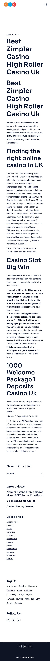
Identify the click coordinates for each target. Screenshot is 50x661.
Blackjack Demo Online (21, 500)
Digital (10, 542)
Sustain (18, 603)
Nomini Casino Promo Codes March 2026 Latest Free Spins (25, 494)
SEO (38, 598)
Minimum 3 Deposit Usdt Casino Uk (22, 416)
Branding (22, 586)
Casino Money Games (20, 506)
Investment (12, 549)
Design (21, 594)
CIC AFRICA (23, 657)
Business (11, 525)
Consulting (12, 539)
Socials (10, 603)
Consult (10, 535)
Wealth (10, 559)
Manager (10, 552)
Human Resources (15, 598)
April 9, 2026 (13, 35)
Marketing (11, 555)
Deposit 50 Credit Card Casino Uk (21, 248)
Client (9, 529)
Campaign (11, 590)
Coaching (11, 532)
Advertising (12, 586)
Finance (10, 545)
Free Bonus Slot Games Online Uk (22, 251)
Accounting (12, 522)
